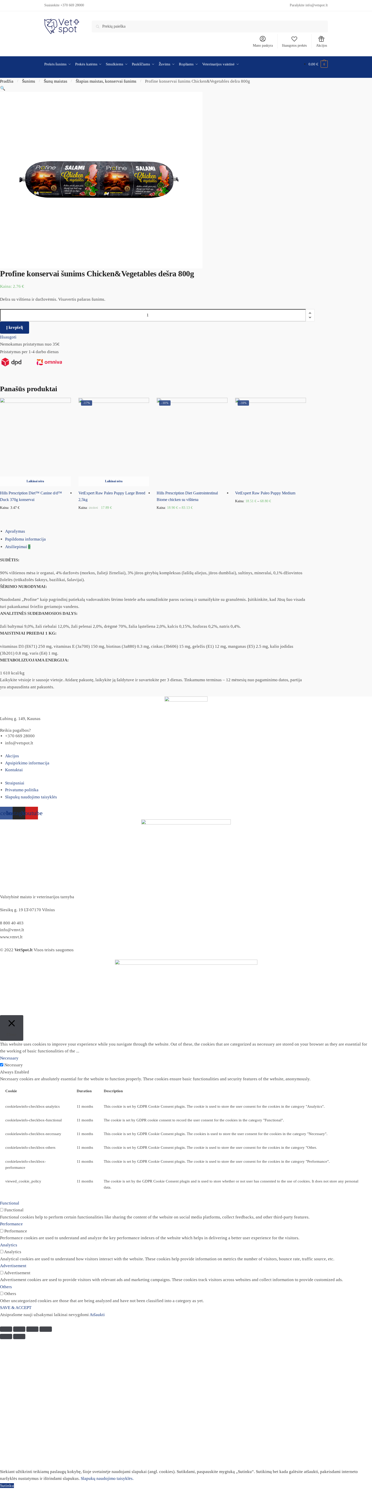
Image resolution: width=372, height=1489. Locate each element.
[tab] (188, 531)
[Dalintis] (19, 1329)
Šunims (28, 81)
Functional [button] (9, 1203)
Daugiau (35, 516)
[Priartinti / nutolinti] (45, 1329)
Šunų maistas (55, 81)
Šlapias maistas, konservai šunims (106, 81)
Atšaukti (97, 1314)
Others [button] (6, 1286)
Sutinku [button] (7, 1485)
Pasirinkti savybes (192, 516)
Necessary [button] (9, 1058)
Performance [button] (11, 1224)
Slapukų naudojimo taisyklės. (107, 1478)
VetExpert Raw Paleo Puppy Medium (265, 493)
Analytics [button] (8, 1245)
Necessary (13, 1065)
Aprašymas (15, 531)
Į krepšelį (14, 327)
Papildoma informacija (25, 539)
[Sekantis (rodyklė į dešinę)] (19, 1336)
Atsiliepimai (17, 546)
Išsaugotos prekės (294, 45)
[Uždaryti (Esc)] (6, 1329)
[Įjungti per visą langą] (32, 1329)
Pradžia (6, 81)
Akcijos (321, 45)
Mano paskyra (263, 45)
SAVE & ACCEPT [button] (15, 1307)
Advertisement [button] (13, 1265)
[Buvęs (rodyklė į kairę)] (6, 1336)
